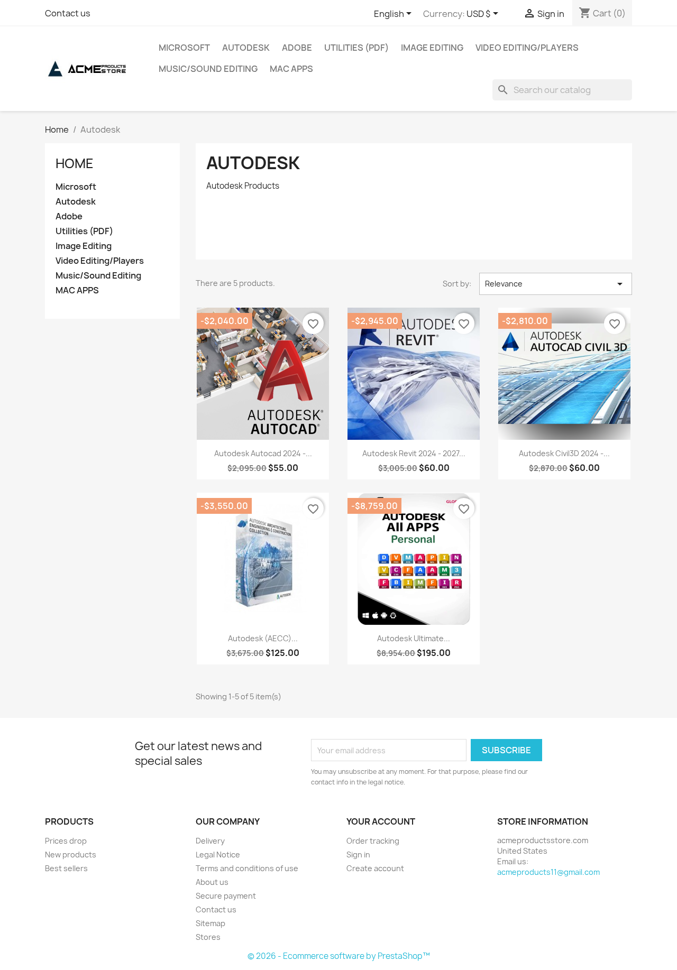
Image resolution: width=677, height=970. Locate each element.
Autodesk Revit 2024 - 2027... (413, 453)
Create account (375, 868)
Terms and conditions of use (247, 868)
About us (212, 882)
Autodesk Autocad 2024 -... (263, 453)
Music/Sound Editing (208, 69)
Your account (380, 821)
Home (75, 163)
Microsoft (184, 47)
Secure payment (226, 896)
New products (70, 854)
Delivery (210, 841)
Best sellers (66, 868)
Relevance (555, 284)
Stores (208, 937)
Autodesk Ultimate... (413, 638)
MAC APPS (291, 69)
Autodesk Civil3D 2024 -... (564, 453)
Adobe (297, 47)
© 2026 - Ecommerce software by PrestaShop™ (339, 956)
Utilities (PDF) (356, 47)
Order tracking (372, 841)
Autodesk (246, 47)
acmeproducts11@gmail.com (548, 872)
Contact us (67, 13)
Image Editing (432, 47)
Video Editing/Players (527, 47)
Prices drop (66, 841)
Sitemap (210, 923)
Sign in (358, 854)
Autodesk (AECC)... (263, 638)
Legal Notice (218, 854)
